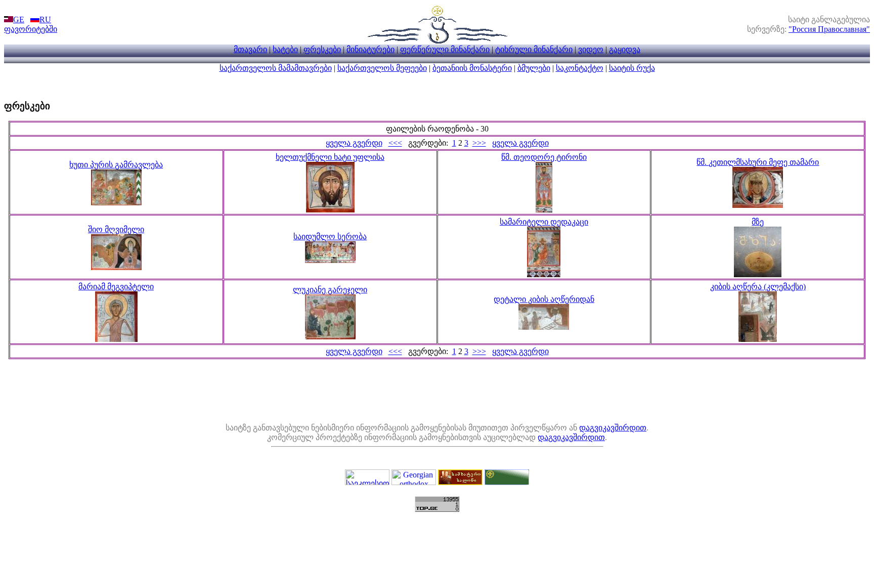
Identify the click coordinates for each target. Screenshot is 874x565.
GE (18, 19)
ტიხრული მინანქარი (534, 49)
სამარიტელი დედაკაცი (544, 222)
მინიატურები (370, 49)
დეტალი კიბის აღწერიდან (544, 299)
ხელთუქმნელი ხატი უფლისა (330, 157)
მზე (758, 222)
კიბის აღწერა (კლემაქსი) (758, 286)
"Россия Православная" (829, 29)
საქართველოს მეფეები (382, 68)
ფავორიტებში (30, 29)
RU (45, 19)
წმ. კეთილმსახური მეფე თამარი (757, 162)
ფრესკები (322, 49)
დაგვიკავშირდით (612, 427)
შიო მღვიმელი (116, 229)
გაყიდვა (624, 49)
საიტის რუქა (632, 68)
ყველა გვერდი (354, 143)
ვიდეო (590, 49)
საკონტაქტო (579, 68)
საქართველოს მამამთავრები (276, 68)
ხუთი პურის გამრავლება (116, 164)
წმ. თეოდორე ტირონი (544, 157)
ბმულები (533, 68)
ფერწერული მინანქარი (445, 49)
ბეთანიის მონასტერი (472, 68)
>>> (479, 143)
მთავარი (250, 49)
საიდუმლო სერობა (330, 236)
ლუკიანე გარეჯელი (330, 289)
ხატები (285, 49)
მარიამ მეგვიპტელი (116, 286)
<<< (395, 143)
